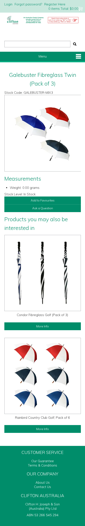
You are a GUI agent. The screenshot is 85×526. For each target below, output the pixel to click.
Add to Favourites (42, 200)
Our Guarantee (42, 461)
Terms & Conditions (42, 465)
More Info (42, 326)
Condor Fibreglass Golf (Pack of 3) (42, 315)
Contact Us (42, 487)
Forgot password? (28, 4)
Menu (43, 56)
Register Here (54, 4)
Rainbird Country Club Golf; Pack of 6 (42, 418)
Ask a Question (42, 208)
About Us (43, 482)
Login (8, 4)
